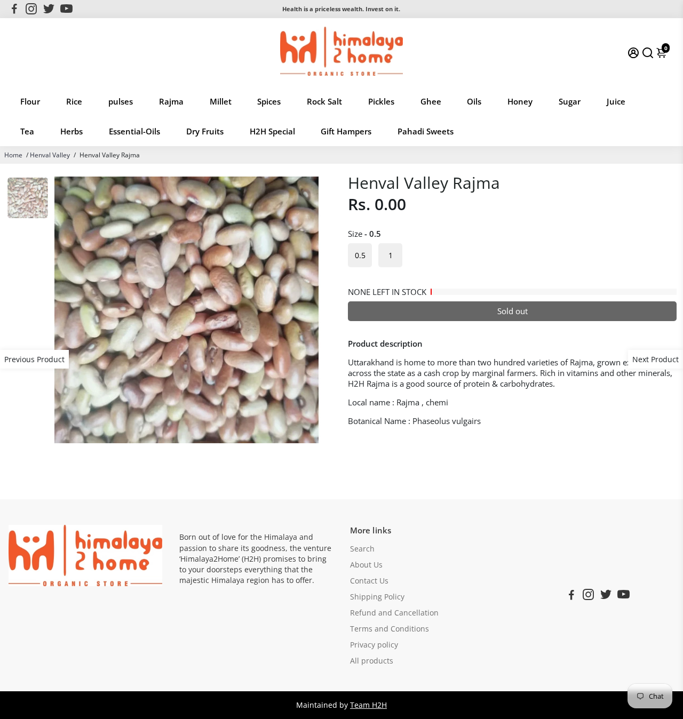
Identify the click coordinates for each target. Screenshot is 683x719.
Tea (27, 131)
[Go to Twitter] (48, 9)
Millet (221, 101)
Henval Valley (50, 154)
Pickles (381, 101)
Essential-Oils (134, 131)
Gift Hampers (346, 131)
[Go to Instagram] (31, 9)
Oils (474, 101)
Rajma (171, 101)
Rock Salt (324, 101)
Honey (520, 101)
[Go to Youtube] (66, 9)
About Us (366, 565)
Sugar (570, 101)
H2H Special (272, 131)
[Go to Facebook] (14, 9)
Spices (269, 101)
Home (13, 154)
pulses (120, 101)
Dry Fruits (205, 131)
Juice (616, 101)
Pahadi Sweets (426, 131)
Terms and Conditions (389, 629)
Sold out (512, 311)
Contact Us (369, 581)
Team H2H (368, 705)
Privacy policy (374, 645)
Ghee (430, 101)
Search (362, 549)
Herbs (71, 131)
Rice (74, 101)
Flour (30, 101)
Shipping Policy (377, 597)
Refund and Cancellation (394, 613)
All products (371, 661)
